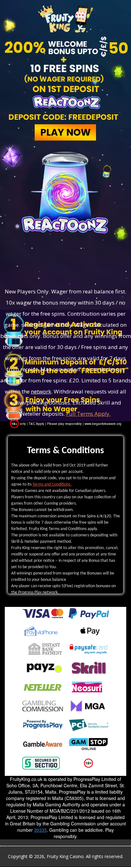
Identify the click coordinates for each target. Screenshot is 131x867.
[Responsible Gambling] (88, 762)
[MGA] (88, 705)
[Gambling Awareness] (42, 743)
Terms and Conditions (51, 484)
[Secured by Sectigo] (41, 762)
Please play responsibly (64, 423)
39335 (40, 830)
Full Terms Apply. (88, 413)
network (41, 391)
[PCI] (88, 724)
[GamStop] (88, 743)
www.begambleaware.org (103, 423)
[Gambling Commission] (42, 705)
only (19, 423)
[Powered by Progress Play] (42, 724)
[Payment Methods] (43, 612)
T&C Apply (36, 423)
